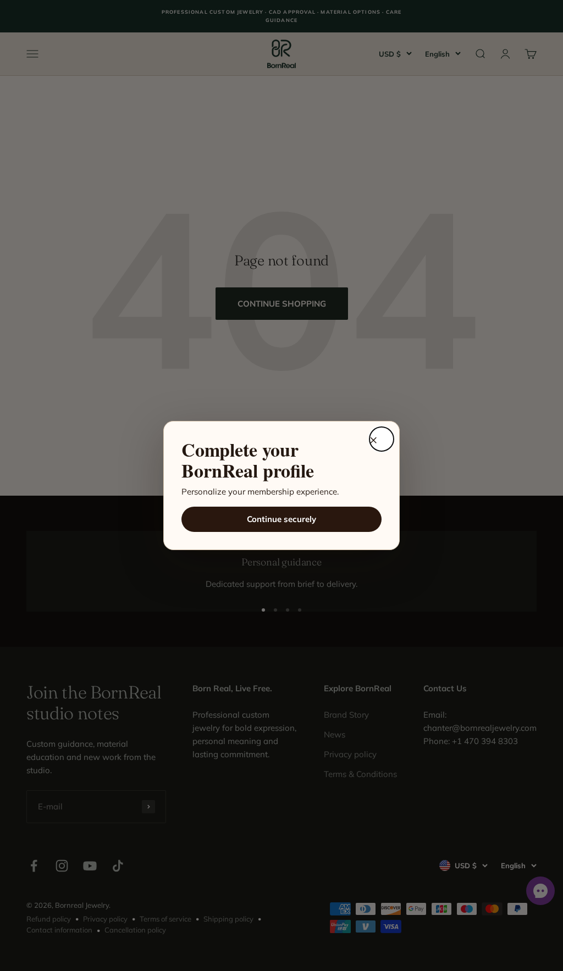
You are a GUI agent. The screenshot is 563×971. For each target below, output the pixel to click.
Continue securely (281, 519)
